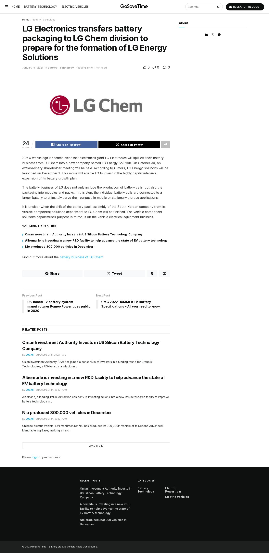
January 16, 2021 (32, 67)
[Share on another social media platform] (165, 144)
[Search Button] (219, 6)
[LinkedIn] (206, 34)
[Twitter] (213, 34)
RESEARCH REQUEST (246, 6)
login (35, 457)
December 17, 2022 (49, 354)
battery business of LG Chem (81, 257)
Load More (96, 445)
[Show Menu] (6, 6)
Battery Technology (40, 6)
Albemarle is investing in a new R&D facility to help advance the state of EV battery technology (96, 240)
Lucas (30, 354)
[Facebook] (219, 34)
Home (15, 6)
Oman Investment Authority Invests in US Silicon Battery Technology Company (84, 234)
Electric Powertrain (173, 489)
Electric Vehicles (75, 6)
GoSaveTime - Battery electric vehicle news (57, 546)
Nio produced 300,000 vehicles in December (59, 246)
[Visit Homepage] (134, 7)
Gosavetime (90, 546)
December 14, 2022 (49, 389)
